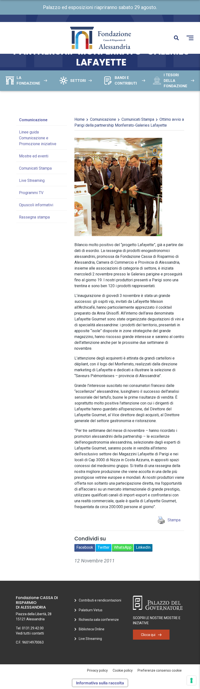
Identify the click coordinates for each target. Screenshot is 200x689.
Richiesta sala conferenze (99, 620)
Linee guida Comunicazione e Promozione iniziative (37, 138)
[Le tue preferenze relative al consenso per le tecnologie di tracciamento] (191, 680)
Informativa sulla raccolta (100, 682)
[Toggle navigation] (190, 38)
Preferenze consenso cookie (160, 670)
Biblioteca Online (91, 629)
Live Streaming (32, 180)
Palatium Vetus (90, 610)
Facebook (84, 547)
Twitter (104, 547)
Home (79, 119)
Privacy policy (97, 670)
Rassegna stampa (34, 217)
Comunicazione (33, 120)
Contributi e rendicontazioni (100, 600)
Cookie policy (123, 670)
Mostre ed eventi (33, 156)
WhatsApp (122, 547)
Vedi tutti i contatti (30, 633)
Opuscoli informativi (36, 205)
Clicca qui (148, 635)
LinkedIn (143, 547)
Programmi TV (31, 192)
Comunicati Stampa (35, 168)
